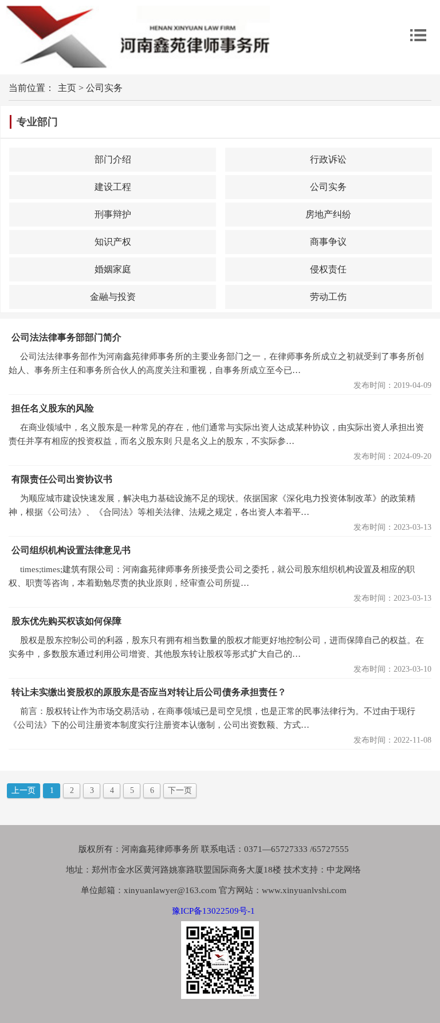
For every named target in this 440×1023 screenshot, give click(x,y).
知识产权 (113, 242)
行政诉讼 (328, 159)
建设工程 (113, 187)
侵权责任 (328, 269)
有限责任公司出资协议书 (61, 479)
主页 (67, 88)
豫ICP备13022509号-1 (213, 910)
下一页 (180, 790)
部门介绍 (113, 159)
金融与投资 (113, 297)
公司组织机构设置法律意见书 (71, 550)
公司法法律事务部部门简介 (66, 337)
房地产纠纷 (328, 214)
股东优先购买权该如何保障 (66, 621)
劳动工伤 (328, 297)
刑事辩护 (113, 214)
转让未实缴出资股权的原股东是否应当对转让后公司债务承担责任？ (148, 692)
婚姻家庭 (113, 269)
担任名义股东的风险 (52, 408)
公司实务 (104, 88)
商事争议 (328, 242)
